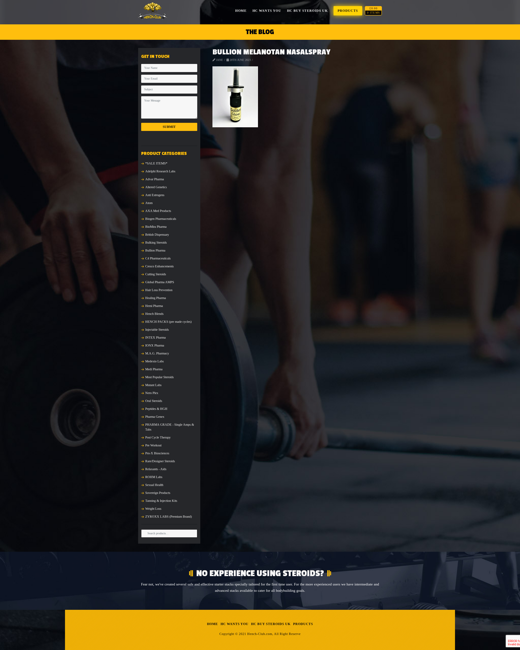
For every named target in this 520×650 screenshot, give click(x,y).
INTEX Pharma (155, 337)
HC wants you (234, 624)
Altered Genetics (156, 187)
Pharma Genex (154, 416)
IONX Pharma (154, 345)
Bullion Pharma (155, 250)
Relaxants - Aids (155, 469)
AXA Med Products (158, 211)
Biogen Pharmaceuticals (160, 218)
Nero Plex (151, 393)
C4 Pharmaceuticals (158, 258)
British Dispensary (157, 234)
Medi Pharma (153, 369)
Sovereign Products (157, 493)
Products (303, 624)
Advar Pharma (154, 179)
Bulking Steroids (156, 242)
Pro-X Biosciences (157, 453)
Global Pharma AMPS (159, 282)
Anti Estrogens (154, 195)
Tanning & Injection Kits (161, 500)
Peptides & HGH (156, 408)
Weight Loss (153, 508)
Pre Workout (153, 445)
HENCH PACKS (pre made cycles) (168, 321)
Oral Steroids (153, 401)
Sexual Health (154, 485)
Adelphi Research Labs (160, 171)
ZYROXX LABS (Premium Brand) (168, 516)
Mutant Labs (153, 385)
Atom (149, 203)
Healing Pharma (155, 298)
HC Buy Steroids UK (270, 624)
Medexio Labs (154, 361)
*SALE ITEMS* (156, 163)
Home (212, 624)
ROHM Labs (153, 477)
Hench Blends (154, 313)
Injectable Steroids (157, 329)
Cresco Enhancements (159, 266)
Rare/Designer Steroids (160, 461)
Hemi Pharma (154, 306)
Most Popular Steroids (159, 377)
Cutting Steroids (155, 274)
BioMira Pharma (156, 226)
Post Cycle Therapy (158, 437)
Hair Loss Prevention (158, 290)
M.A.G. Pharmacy (157, 353)
